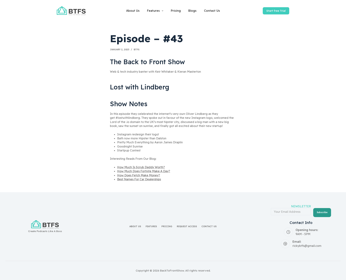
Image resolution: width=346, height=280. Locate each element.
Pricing (176, 10)
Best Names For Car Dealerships (139, 179)
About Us (132, 10)
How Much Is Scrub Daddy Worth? (141, 167)
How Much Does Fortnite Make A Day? (143, 171)
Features (153, 10)
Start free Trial (276, 10)
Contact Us (212, 10)
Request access (187, 226)
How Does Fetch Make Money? (138, 175)
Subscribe (322, 212)
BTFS (136, 49)
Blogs (192, 10)
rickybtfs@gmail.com (306, 246)
